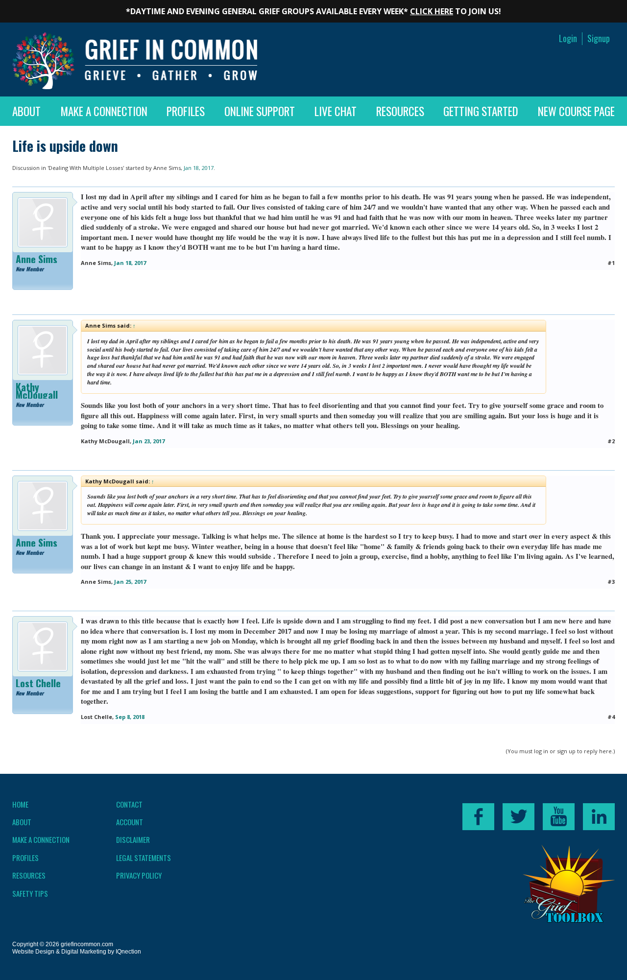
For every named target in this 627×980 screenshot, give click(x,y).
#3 (611, 581)
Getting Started (480, 111)
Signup (598, 38)
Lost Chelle (38, 683)
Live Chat (335, 111)
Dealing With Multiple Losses (85, 167)
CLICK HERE (431, 11)
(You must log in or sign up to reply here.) (560, 751)
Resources (400, 111)
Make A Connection (103, 111)
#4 (611, 716)
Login (568, 38)
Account (129, 821)
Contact (129, 804)
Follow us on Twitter (518, 816)
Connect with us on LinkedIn (599, 816)
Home (20, 804)
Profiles (186, 111)
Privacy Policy (139, 875)
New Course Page (576, 111)
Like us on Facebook (478, 816)
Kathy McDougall (37, 391)
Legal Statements (143, 857)
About (26, 111)
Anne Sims (167, 167)
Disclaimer (133, 839)
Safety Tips (30, 893)
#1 (611, 262)
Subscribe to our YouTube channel (559, 816)
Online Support (259, 111)
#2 (611, 441)
